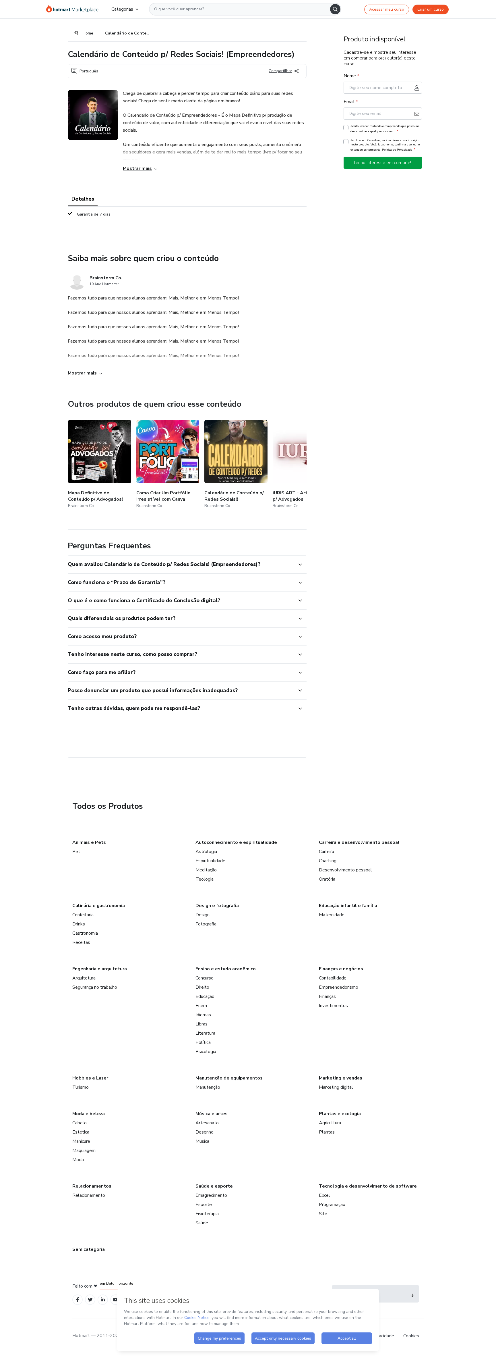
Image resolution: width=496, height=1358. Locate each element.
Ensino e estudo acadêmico (225, 969)
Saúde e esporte (214, 1186)
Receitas (81, 942)
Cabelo (79, 1123)
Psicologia (205, 1051)
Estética (80, 1132)
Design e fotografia (217, 905)
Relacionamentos (91, 1186)
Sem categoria (88, 1249)
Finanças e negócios (341, 969)
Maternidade (331, 915)
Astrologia (206, 851)
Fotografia (205, 924)
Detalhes (82, 198)
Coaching (327, 861)
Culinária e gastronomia (98, 905)
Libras (201, 1024)
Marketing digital (336, 1087)
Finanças (327, 996)
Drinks (78, 924)
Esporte (203, 1204)
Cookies (411, 1336)
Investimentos (333, 1005)
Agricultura (330, 1123)
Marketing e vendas (340, 1078)
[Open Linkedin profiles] (102, 1300)
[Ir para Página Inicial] (74, 9)
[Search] (335, 9)
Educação (204, 996)
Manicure (81, 1141)
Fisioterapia (207, 1214)
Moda (78, 1160)
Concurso (204, 978)
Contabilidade (332, 978)
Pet (76, 851)
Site (323, 1214)
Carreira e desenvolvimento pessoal (359, 842)
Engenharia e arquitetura (99, 969)
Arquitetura (84, 978)
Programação (332, 1204)
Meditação (206, 870)
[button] (181, 564)
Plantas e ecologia (340, 1114)
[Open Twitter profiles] (90, 1300)
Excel (324, 1195)
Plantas (327, 1132)
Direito (202, 987)
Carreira (326, 851)
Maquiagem (84, 1150)
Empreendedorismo (338, 987)
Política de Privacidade (397, 149)
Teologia (204, 879)
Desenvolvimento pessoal (345, 870)
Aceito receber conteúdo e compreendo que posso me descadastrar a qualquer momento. (384, 128)
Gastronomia (85, 933)
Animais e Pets (89, 842)
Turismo (80, 1087)
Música (202, 1141)
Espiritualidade (210, 861)
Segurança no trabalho (94, 987)
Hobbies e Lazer (90, 1078)
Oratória (327, 879)
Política (203, 1042)
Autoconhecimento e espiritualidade (236, 842)
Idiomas (203, 1015)
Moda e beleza (88, 1114)
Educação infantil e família (348, 905)
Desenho (204, 1132)
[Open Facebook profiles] (77, 1300)
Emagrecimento (211, 1195)
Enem (201, 1005)
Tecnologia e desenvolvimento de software (368, 1186)
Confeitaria (83, 915)
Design (202, 915)
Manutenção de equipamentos (229, 1078)
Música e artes (211, 1114)
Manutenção (207, 1087)
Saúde (201, 1223)
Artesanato (207, 1123)
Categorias (122, 9)
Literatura (205, 1033)
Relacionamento (88, 1195)
